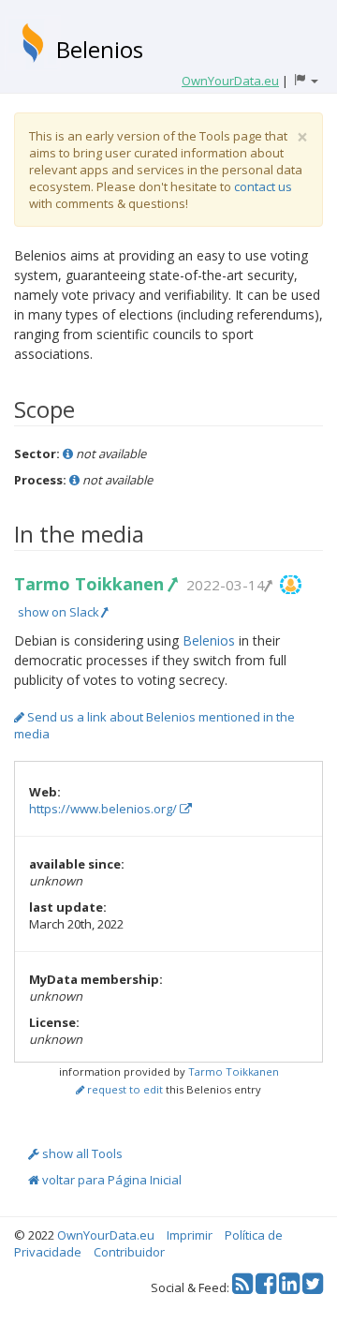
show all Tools (81, 1153)
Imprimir (189, 1235)
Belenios (99, 49)
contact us (263, 186)
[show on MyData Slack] (290, 584)
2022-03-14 (225, 584)
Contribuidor (129, 1251)
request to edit (123, 1089)
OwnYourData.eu (105, 1235)
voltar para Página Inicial (110, 1179)
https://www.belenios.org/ (104, 808)
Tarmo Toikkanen (91, 584)
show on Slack (60, 611)
